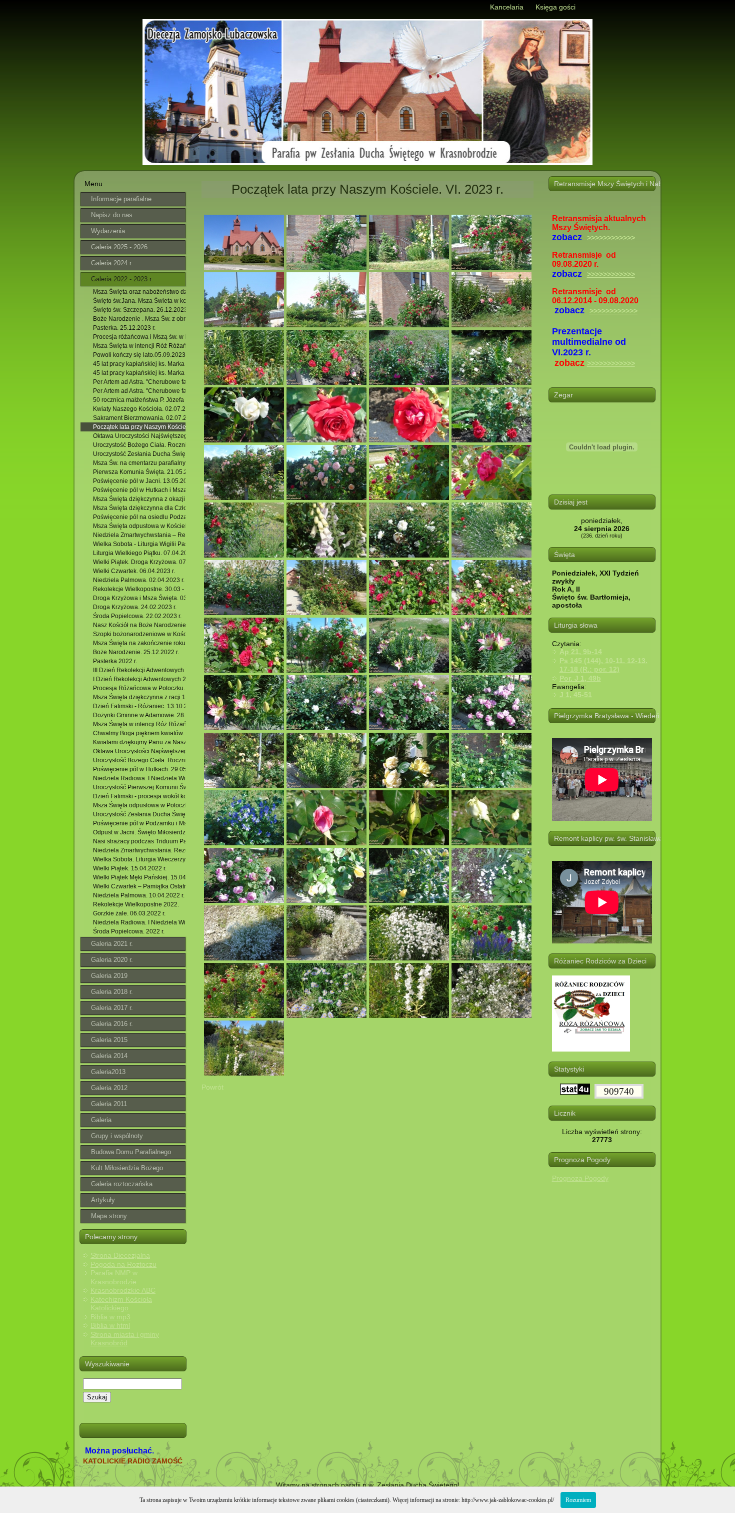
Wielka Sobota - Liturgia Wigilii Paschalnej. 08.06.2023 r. (139, 544)
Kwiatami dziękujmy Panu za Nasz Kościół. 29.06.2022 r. (139, 742)
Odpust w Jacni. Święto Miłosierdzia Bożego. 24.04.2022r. (139, 832)
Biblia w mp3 (110, 1317)
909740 (619, 1091)
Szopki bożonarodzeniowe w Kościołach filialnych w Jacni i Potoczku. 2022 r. (139, 634)
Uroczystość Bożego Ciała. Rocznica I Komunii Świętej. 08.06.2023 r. (139, 444)
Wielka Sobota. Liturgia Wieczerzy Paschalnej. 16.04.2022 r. (139, 859)
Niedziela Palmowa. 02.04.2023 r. (138, 580)
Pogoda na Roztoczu (123, 1264)
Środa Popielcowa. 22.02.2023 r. (137, 616)
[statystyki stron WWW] (575, 1092)
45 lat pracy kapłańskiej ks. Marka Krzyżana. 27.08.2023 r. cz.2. (139, 372)
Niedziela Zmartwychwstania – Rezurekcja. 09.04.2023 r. (139, 535)
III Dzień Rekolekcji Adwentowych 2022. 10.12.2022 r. (139, 670)
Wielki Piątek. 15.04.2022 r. (129, 868)
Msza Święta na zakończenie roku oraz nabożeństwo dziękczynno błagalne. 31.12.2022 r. (139, 643)
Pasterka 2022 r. (115, 661)
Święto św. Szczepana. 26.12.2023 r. (139, 309)
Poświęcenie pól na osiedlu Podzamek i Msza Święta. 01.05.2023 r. (139, 517)
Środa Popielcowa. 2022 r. (128, 931)
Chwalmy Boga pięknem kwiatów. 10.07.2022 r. (139, 733)
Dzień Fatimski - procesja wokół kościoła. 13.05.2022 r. (139, 796)
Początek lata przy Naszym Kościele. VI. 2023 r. (139, 426)
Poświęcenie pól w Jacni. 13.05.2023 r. (139, 480)
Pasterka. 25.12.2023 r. (124, 327)
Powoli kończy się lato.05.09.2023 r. (139, 354)
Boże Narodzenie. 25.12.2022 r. (136, 652)
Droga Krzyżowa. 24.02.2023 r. (134, 607)
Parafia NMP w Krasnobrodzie (114, 1277)
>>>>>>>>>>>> (611, 238)
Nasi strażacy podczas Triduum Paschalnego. (139, 841)
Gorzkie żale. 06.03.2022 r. (129, 913)
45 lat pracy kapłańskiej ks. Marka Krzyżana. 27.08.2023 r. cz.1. (139, 363)
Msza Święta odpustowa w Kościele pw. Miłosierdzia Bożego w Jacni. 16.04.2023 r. (139, 526)
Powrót (213, 1087)
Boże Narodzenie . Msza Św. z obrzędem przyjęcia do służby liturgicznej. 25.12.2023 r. (139, 318)
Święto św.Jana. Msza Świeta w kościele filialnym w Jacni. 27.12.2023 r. (139, 300)
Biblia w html (110, 1325)
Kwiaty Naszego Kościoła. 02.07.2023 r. (139, 408)
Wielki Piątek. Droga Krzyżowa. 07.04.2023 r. (139, 562)
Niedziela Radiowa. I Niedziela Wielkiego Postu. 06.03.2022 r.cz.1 (139, 778)
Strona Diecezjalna (120, 1255)
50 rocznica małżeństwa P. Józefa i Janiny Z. (139, 399)
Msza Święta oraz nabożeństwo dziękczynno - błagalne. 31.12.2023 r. (139, 291)
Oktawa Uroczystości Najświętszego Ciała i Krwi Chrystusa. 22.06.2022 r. (139, 751)
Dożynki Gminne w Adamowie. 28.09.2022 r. (139, 715)
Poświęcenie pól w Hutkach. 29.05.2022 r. (139, 769)
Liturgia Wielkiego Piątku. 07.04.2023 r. (139, 553)
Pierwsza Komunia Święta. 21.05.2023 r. (139, 471)
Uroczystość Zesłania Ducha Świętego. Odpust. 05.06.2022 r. (139, 814)
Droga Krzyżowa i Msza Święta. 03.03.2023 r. (139, 598)
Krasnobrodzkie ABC (123, 1290)
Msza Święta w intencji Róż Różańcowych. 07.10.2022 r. (139, 345)
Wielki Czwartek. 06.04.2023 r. (134, 571)
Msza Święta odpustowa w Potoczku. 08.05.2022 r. (139, 805)
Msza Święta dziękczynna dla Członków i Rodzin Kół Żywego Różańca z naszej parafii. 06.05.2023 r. (139, 508)
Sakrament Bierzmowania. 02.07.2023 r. (139, 417)
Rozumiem (578, 1499)
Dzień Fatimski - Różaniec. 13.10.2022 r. (139, 706)
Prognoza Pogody (580, 1178)
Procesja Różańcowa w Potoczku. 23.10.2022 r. (139, 688)
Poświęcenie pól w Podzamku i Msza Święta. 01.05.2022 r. (139, 823)
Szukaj (97, 1397)
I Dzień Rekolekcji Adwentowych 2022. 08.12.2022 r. (139, 679)
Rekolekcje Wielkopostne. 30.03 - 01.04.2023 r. (139, 589)
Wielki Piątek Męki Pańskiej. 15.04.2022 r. (139, 877)
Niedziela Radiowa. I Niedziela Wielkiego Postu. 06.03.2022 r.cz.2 (139, 922)
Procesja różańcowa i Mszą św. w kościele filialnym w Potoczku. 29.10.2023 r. (139, 336)
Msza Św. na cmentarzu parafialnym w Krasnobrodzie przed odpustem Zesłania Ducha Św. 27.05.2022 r (139, 462)
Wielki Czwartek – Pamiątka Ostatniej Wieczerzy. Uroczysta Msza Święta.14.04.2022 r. (139, 886)
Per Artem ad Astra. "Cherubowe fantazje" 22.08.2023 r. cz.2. (139, 390)
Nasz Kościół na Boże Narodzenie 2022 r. (139, 625)
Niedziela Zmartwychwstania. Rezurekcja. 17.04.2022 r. (139, 850)
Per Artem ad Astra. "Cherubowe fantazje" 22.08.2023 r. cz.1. (139, 381)
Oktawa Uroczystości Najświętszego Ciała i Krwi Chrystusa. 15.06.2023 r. (139, 435)
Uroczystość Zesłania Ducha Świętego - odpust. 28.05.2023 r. (139, 453)
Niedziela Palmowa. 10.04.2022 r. (138, 895)
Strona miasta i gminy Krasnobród (124, 1338)
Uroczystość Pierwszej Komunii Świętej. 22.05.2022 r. (139, 787)
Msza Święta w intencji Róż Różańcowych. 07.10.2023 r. (139, 724)
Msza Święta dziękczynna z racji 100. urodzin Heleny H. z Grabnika (139, 697)
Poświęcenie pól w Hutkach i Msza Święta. (139, 489)
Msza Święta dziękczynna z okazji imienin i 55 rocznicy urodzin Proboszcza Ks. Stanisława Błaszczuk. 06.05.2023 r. (139, 498)
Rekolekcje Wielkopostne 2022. (136, 904)
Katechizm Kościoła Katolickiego (121, 1303)
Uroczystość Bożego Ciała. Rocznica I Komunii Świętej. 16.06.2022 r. (139, 760)
